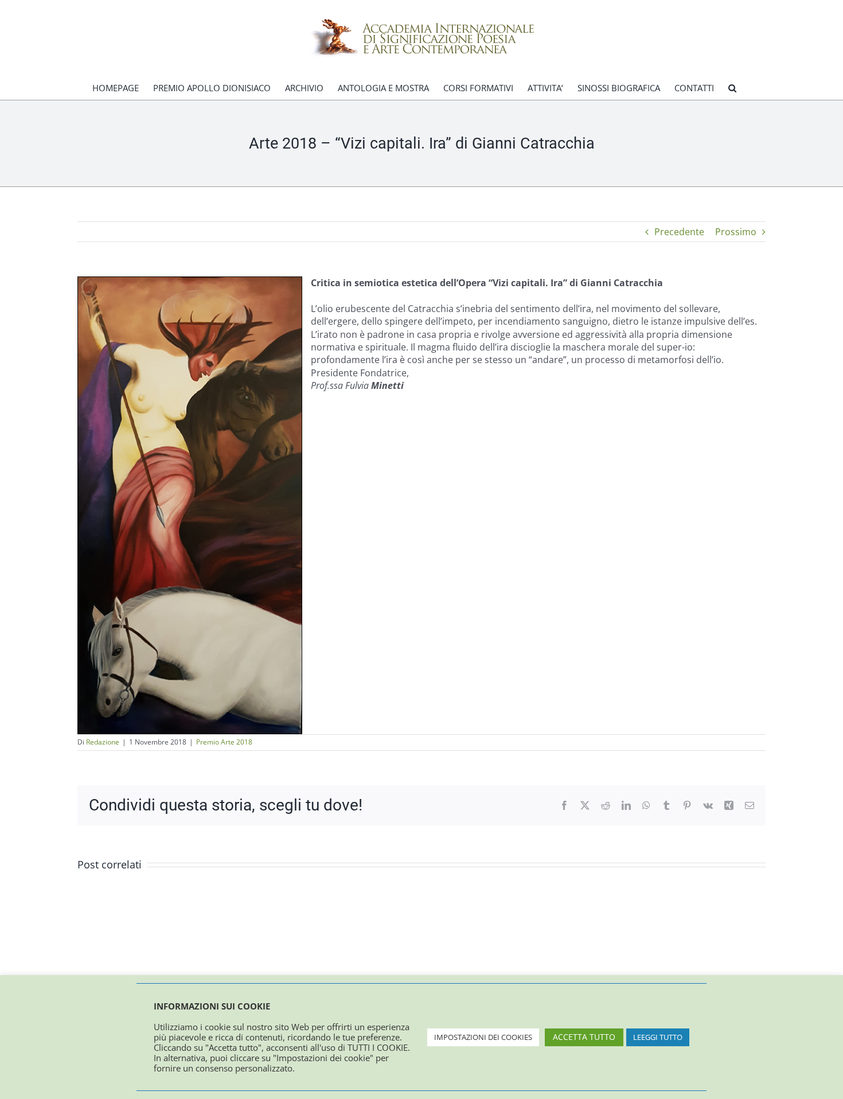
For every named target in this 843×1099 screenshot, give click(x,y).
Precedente (679, 231)
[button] (732, 87)
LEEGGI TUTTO (657, 1037)
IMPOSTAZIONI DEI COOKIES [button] (483, 1037)
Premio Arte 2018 (224, 742)
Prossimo (735, 231)
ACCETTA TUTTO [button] (584, 1036)
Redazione (102, 742)
